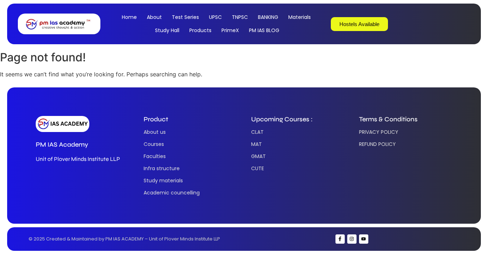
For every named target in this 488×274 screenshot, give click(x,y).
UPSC (215, 17)
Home (129, 17)
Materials (299, 17)
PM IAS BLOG (264, 30)
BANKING (268, 17)
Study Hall (167, 30)
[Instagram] (352, 239)
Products (200, 30)
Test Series (185, 17)
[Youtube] (363, 239)
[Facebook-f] (340, 239)
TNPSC (240, 17)
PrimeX (230, 30)
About (154, 17)
